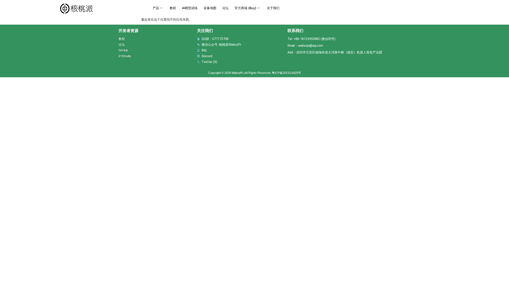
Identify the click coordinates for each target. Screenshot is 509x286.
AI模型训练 (190, 8)
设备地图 (210, 8)
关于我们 (273, 8)
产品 (156, 8)
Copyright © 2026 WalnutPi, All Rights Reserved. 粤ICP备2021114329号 (254, 72)
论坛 (225, 8)
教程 (173, 8)
